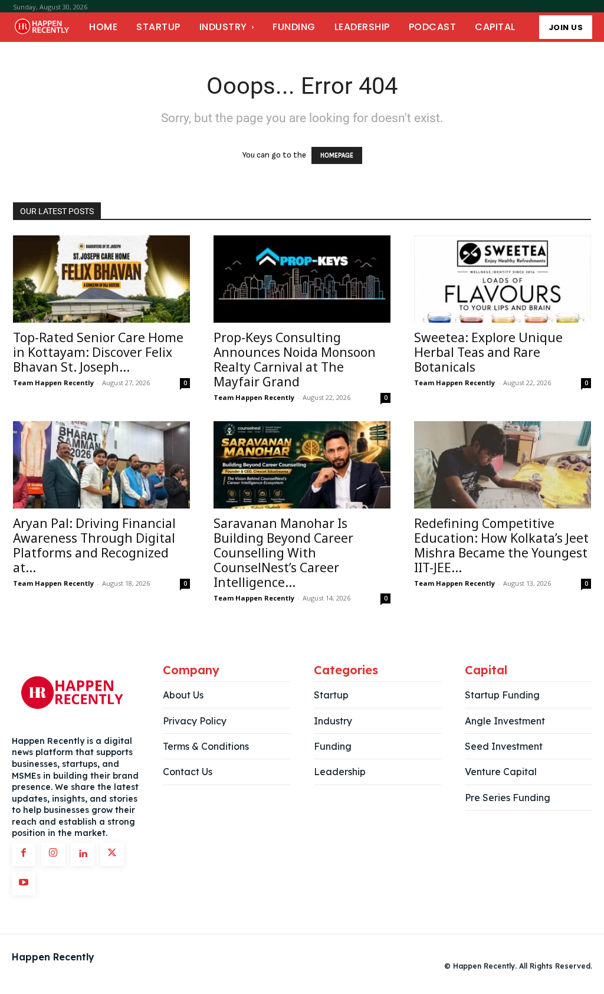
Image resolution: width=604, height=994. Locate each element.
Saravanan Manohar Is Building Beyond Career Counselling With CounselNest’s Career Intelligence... (283, 553)
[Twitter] (112, 854)
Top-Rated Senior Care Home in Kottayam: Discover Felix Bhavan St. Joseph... (98, 352)
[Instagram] (53, 854)
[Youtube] (23, 883)
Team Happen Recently (53, 382)
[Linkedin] (82, 854)
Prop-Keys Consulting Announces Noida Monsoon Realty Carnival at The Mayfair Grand (295, 359)
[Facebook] (23, 854)
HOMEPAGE (336, 155)
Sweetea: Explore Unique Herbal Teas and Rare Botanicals (488, 352)
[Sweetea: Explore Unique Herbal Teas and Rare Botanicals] (502, 279)
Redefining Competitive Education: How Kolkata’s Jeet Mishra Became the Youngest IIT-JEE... (501, 545)
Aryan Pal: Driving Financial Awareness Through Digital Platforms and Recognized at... (94, 545)
